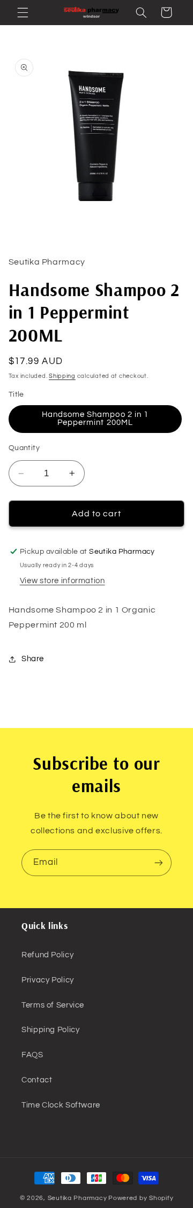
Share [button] (32, 659)
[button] (22, 12)
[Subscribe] (158, 862)
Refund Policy (47, 955)
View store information (62, 581)
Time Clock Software (60, 1105)
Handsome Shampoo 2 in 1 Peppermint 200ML (95, 419)
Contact (36, 1080)
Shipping (62, 376)
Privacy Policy (47, 980)
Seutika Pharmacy (77, 1198)
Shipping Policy (50, 1030)
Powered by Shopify (140, 1198)
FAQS (32, 1055)
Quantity (24, 448)
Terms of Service (52, 1005)
